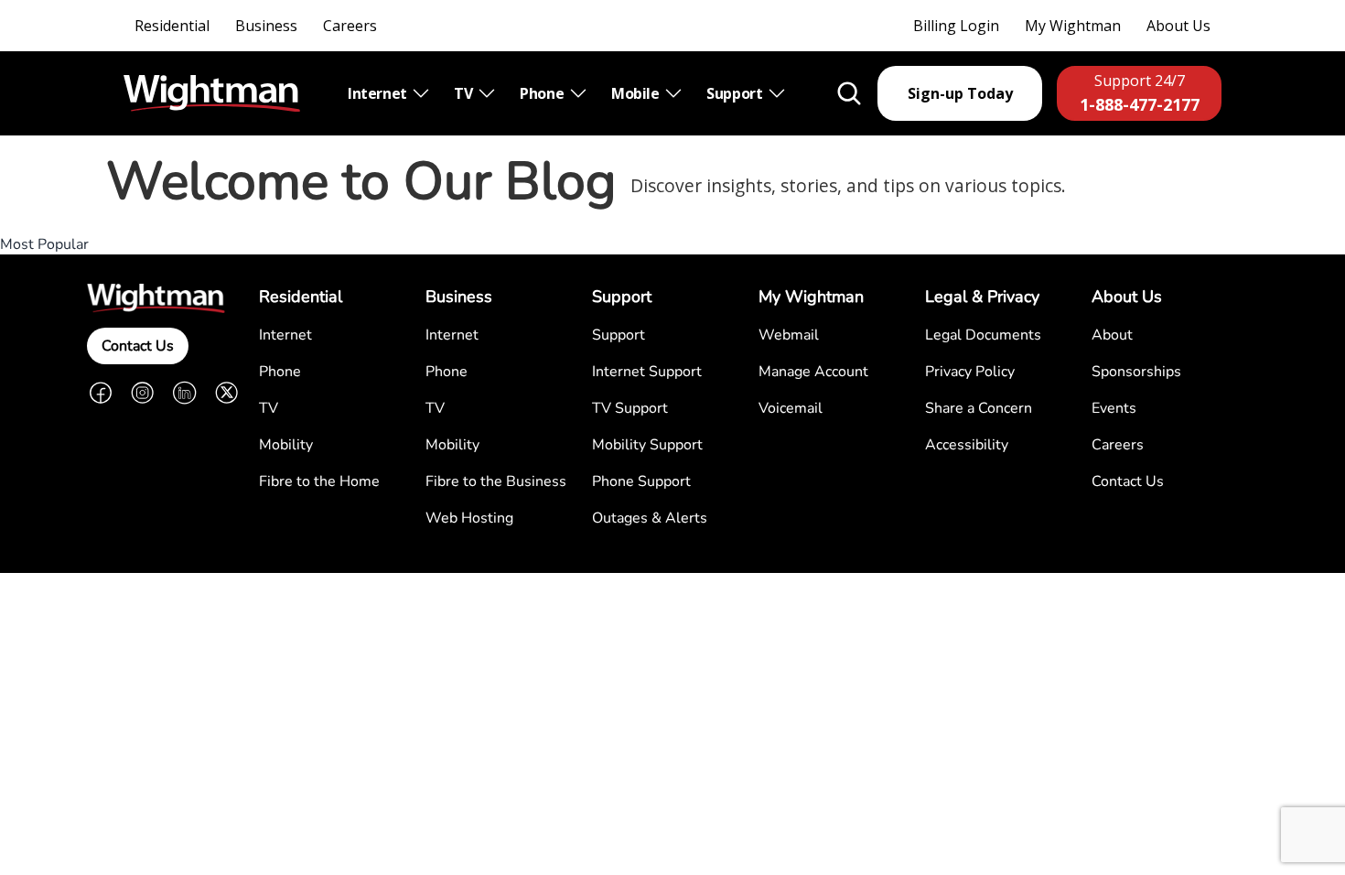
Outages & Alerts (649, 518)
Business (266, 26)
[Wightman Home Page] (212, 94)
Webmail (789, 335)
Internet (379, 93)
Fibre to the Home (319, 481)
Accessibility (966, 445)
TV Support (630, 408)
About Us (1178, 26)
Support (736, 93)
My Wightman (1073, 26)
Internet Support (647, 372)
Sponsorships (1136, 372)
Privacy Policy (970, 372)
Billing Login (956, 26)
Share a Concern (978, 408)
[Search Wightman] (849, 93)
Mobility (286, 445)
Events (1114, 408)
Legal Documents (983, 335)
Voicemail (791, 408)
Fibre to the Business (495, 481)
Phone (543, 93)
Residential (172, 26)
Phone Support (641, 481)
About (1112, 335)
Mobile (636, 93)
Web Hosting (469, 518)
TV (465, 93)
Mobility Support (647, 445)
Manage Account (813, 372)
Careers (350, 26)
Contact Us (138, 346)
